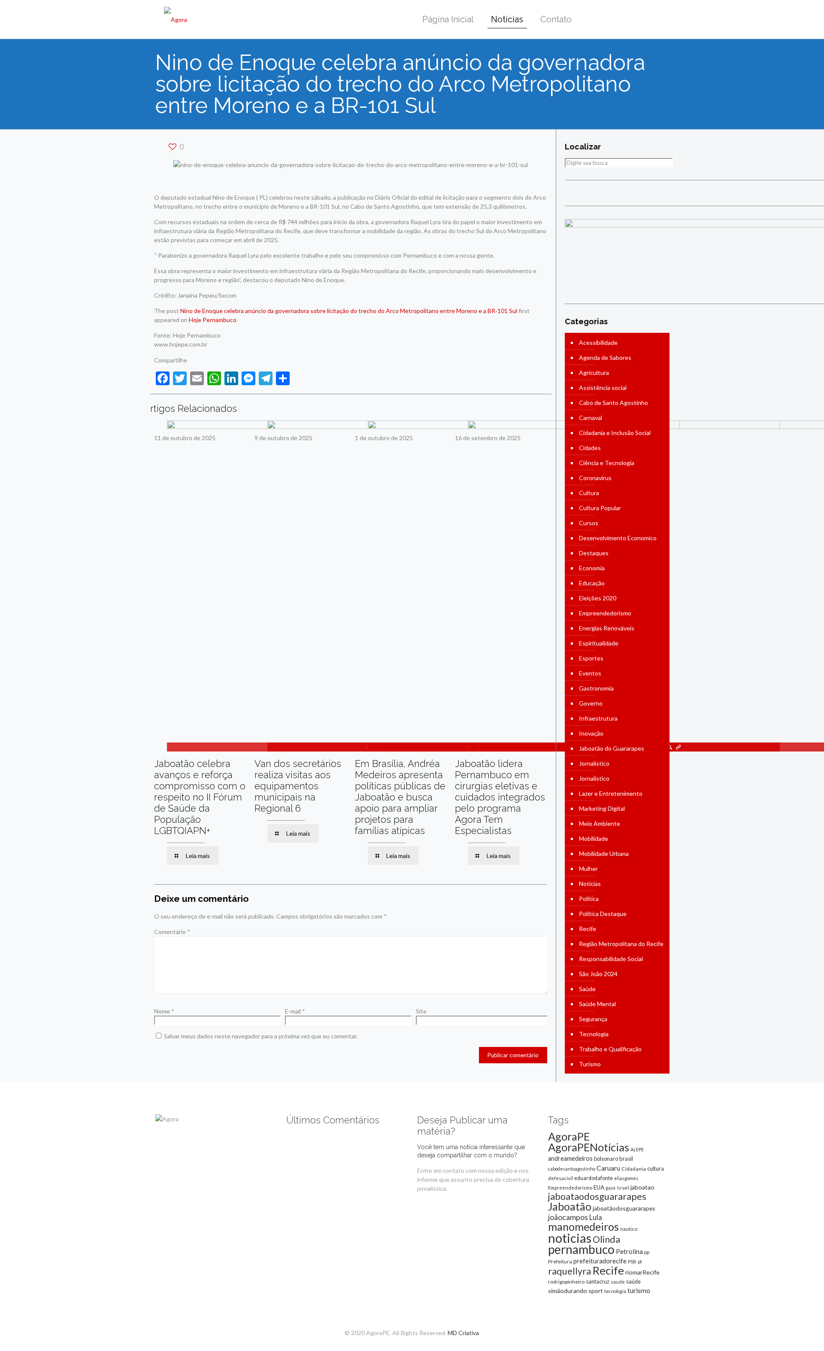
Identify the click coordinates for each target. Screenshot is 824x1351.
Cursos (588, 522)
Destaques (594, 553)
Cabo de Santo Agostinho (613, 402)
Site (421, 1011)
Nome (164, 1011)
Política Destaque (603, 913)
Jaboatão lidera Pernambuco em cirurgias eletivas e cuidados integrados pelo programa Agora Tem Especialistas (500, 797)
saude (618, 1281)
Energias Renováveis (606, 628)
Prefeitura (560, 1261)
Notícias (590, 883)
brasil (626, 1158)
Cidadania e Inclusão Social (615, 432)
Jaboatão (569, 1206)
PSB (632, 1261)
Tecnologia (594, 1034)
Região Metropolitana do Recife (621, 943)
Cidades (590, 447)
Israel (623, 1187)
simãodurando (567, 1290)
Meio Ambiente (599, 823)
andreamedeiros (570, 1158)
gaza (610, 1187)
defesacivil (560, 1178)
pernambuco (581, 1249)
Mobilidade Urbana (604, 853)
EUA (599, 1187)
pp (646, 1252)
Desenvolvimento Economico (618, 538)
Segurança (593, 1018)
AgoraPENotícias (588, 1147)
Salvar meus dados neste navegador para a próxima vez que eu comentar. (260, 1036)
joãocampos (568, 1217)
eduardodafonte (593, 1178)
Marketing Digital (602, 808)
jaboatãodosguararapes (624, 1208)
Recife (587, 928)
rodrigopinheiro (566, 1281)
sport (595, 1290)
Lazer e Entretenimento (610, 793)
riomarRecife (642, 1272)
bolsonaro (606, 1158)
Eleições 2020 (597, 598)
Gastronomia (596, 688)
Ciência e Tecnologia (606, 462)
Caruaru (608, 1168)
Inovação (591, 733)
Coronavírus (595, 477)
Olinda (606, 1239)
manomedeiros (583, 1226)
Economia (592, 568)
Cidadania (633, 1168)
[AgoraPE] (175, 19)
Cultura (589, 492)
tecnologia (615, 1291)
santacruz (597, 1281)
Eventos (590, 673)
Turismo (590, 1064)
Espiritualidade (598, 643)
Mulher (588, 868)
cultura (655, 1168)
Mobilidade (593, 838)
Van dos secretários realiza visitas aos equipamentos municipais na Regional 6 (297, 786)
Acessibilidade (598, 342)
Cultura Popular (600, 507)
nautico (628, 1229)
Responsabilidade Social (611, 958)
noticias (569, 1237)
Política (589, 898)
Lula (595, 1217)
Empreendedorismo (605, 613)
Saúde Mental (597, 1003)
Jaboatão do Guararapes (611, 748)
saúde (633, 1281)
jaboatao (642, 1187)
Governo (591, 703)
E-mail (295, 1011)
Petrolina (629, 1251)
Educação (592, 583)
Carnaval (590, 417)
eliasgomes (626, 1178)
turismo (638, 1290)
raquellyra (569, 1271)
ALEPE (637, 1149)
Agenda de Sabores (605, 357)
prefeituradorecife (600, 1261)
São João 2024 (598, 973)
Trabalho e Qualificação (610, 1049)
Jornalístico (594, 763)
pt (640, 1261)
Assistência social (603, 387)
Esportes (591, 658)
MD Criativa (463, 1332)
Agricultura (594, 372)
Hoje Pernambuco (212, 319)
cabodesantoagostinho (571, 1168)
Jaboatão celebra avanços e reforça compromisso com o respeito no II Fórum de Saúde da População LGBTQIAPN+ (199, 797)
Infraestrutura (598, 718)
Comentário (172, 931)
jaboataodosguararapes (597, 1196)
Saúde (587, 988)
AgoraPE (569, 1136)
